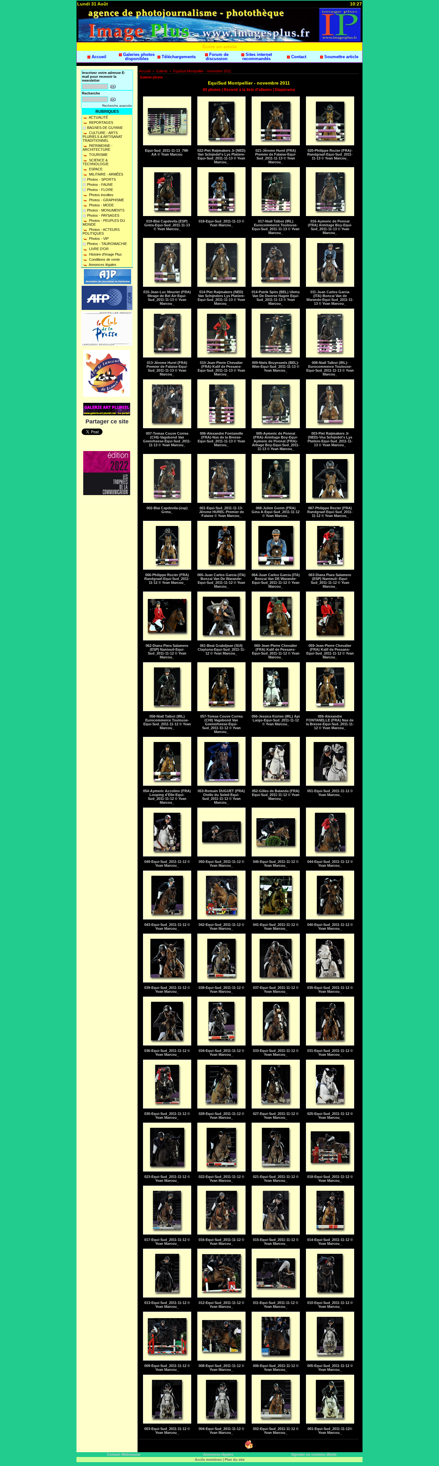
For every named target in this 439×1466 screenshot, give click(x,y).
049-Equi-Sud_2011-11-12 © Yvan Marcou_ (167, 863)
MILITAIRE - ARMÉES (105, 174)
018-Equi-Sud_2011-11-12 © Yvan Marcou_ (330, 1178)
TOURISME (98, 155)
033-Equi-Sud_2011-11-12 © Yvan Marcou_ (276, 1052)
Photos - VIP (98, 238)
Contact (298, 56)
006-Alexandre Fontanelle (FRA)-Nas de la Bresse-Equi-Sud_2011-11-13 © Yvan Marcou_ (221, 439)
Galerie (161, 71)
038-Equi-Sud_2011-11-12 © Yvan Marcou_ (221, 989)
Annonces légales (102, 265)
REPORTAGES (100, 122)
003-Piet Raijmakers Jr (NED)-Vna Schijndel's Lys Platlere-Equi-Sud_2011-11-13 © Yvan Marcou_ (330, 439)
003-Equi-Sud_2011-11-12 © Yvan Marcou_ (167, 1430)
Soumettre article (340, 56)
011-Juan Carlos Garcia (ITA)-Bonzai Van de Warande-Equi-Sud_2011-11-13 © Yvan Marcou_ (330, 297)
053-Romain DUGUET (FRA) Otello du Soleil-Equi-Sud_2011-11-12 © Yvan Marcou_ (221, 796)
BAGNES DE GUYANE (105, 128)
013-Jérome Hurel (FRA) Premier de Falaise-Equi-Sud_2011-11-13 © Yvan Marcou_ (167, 368)
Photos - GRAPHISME (106, 200)
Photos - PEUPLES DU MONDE (104, 222)
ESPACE (95, 169)
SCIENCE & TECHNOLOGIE (96, 162)
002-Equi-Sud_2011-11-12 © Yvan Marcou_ (276, 1430)
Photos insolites (100, 195)
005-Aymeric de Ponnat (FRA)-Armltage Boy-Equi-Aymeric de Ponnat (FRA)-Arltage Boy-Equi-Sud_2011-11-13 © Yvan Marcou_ (276, 441)
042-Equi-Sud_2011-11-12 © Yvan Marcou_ (221, 926)
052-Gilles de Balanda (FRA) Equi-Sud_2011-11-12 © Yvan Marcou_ (276, 795)
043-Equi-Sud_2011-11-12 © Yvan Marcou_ (167, 926)
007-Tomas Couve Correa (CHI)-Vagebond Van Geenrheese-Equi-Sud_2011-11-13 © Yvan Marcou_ (167, 439)
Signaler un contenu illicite (313, 1454)
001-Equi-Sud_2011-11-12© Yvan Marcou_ (330, 1430)
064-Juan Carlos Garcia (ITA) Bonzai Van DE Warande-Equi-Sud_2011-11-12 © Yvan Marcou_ (276, 580)
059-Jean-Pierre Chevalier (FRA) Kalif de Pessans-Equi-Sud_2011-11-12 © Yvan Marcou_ (330, 651)
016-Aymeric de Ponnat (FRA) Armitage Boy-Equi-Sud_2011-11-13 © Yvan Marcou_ (330, 227)
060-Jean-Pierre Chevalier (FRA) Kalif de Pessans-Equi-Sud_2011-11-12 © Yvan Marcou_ (276, 651)
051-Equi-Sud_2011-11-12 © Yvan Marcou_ (330, 793)
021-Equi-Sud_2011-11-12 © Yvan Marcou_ (276, 1178)
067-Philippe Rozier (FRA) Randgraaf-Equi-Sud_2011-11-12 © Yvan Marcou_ (330, 512)
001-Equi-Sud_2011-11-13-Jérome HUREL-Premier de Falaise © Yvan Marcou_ (221, 512)
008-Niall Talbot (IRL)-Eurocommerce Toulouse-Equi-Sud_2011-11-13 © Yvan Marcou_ (330, 368)
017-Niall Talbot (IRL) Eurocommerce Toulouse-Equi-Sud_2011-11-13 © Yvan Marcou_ (276, 227)
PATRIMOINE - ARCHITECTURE (97, 147)
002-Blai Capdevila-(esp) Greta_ (167, 510)
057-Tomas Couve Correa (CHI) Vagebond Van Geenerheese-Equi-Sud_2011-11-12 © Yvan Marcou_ (221, 724)
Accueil (98, 56)
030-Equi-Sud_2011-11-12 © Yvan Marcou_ (167, 1115)
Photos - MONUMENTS (105, 210)
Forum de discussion (217, 56)
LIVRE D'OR (98, 249)
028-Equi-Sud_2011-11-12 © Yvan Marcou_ (221, 1115)
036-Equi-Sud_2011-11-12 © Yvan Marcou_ (167, 1052)
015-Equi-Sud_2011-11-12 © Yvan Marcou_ (276, 1241)
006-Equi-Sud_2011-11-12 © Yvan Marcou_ (276, 1367)
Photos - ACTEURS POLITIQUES (101, 231)
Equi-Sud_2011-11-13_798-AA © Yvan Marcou (167, 152)
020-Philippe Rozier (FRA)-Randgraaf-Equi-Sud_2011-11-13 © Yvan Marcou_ (330, 154)
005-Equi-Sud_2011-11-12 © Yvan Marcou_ (330, 1367)
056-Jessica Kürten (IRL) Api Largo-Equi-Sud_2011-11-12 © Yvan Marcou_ (276, 720)
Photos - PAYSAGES (103, 215)
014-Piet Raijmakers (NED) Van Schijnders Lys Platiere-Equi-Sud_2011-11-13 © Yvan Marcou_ (221, 297)
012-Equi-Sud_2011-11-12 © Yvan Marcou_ (221, 1304)
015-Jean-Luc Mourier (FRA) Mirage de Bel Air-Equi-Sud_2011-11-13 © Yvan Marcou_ (167, 297)
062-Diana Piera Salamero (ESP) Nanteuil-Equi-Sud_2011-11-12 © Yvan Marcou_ (167, 651)
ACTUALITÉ (98, 117)
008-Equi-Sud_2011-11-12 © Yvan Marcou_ (221, 1367)
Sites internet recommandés (257, 56)
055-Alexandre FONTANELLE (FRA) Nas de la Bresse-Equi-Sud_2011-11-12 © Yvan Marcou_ (330, 722)
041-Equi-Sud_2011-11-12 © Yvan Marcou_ (276, 926)
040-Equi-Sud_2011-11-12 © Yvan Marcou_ (330, 926)
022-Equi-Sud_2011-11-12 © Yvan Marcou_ (221, 1178)
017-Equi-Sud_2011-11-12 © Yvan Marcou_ (167, 1241)
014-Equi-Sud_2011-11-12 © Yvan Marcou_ (330, 1241)
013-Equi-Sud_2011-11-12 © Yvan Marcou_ (167, 1304)
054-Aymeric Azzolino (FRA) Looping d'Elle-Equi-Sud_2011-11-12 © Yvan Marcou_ (167, 796)
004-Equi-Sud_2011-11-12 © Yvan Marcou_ (221, 1430)
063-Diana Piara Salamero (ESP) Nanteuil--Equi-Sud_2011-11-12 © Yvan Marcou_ (330, 580)
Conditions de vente (104, 259)
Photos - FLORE (100, 190)
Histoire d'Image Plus (105, 254)
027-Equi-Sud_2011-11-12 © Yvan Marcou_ (276, 1115)
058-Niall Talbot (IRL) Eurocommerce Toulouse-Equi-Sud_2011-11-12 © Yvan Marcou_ (167, 722)
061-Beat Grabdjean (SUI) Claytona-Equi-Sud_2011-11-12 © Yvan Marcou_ (221, 649)
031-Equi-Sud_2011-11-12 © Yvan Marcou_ (330, 1052)
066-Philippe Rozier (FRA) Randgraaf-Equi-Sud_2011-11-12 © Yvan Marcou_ (167, 578)
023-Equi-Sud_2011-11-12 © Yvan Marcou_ (167, 1178)
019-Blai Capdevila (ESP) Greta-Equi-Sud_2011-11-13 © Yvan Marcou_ (167, 225)
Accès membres (208, 1459)
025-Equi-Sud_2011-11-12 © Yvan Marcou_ (330, 1115)
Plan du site (235, 1459)
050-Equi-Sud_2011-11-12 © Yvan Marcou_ (221, 863)
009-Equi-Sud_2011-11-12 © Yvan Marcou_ (167, 1367)
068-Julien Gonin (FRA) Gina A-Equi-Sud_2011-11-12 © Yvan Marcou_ (276, 512)
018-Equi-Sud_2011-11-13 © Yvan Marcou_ (221, 223)
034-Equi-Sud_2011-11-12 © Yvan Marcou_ (221, 1052)
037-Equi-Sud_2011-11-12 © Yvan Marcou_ (276, 989)
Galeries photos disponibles (138, 56)
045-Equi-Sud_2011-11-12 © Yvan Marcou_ (276, 863)
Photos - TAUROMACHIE (107, 244)
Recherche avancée (117, 105)
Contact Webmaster (123, 1454)
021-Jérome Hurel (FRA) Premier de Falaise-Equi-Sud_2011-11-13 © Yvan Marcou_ (275, 156)
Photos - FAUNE (100, 184)
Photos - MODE (101, 205)
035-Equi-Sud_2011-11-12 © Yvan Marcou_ (330, 989)
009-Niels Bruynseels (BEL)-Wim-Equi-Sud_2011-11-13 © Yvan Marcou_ (275, 366)
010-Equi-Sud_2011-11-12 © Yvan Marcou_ (330, 1304)
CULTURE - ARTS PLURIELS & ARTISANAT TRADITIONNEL (102, 136)
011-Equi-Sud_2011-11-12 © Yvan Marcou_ (275, 1304)
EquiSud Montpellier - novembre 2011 (202, 71)
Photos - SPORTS (101, 179)
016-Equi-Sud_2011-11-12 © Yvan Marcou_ (221, 1241)
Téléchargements (178, 56)
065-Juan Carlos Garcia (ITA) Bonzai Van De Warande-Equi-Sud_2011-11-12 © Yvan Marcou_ (221, 580)
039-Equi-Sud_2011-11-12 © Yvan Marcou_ (167, 989)
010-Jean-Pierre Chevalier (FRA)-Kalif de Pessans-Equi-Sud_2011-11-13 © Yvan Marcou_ (221, 368)
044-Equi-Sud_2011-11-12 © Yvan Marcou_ (330, 863)
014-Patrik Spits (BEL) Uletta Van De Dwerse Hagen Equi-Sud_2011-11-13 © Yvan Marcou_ (276, 297)
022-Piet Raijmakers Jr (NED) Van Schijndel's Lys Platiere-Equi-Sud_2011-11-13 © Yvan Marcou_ (221, 156)
